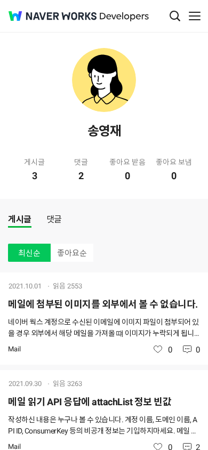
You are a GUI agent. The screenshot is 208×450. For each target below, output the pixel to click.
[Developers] (124, 16)
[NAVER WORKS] (53, 16)
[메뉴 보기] (195, 16)
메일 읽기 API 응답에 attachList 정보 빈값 (89, 401)
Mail (14, 349)
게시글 (19, 219)
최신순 (29, 253)
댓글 (54, 219)
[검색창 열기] (175, 16)
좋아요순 (72, 253)
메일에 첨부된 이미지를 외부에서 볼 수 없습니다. (103, 304)
